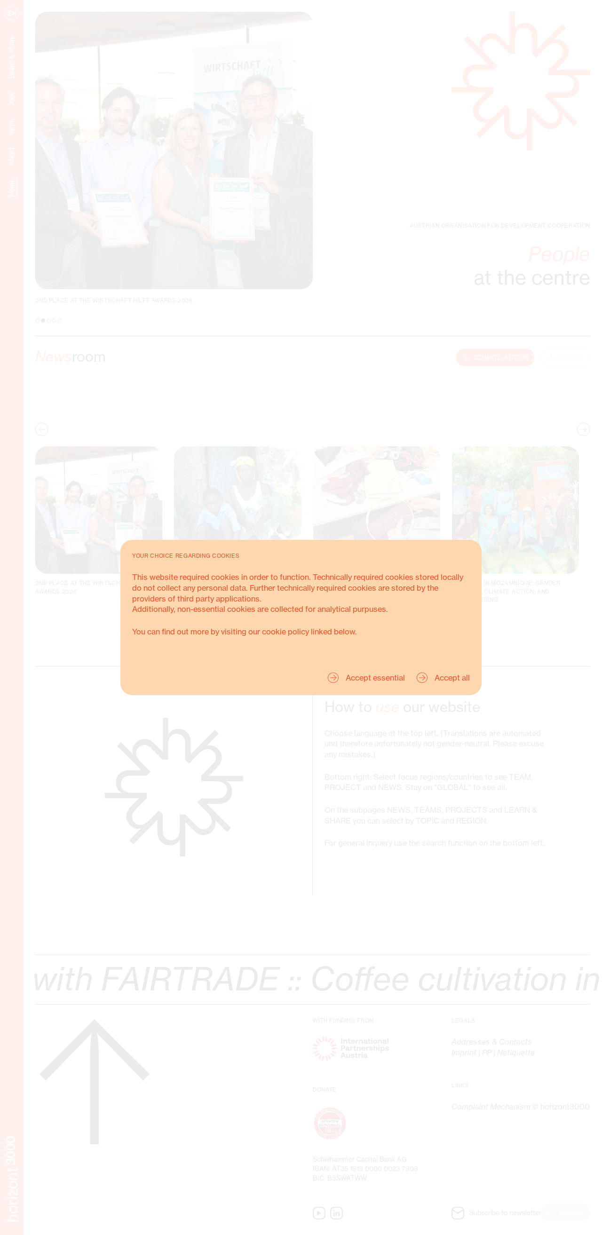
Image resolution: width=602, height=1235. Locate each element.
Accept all (452, 677)
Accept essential (375, 677)
